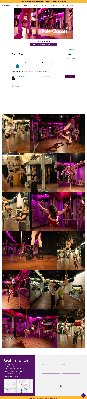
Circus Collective (6, 5)
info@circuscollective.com (15, 371)
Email (43, 370)
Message (43, 375)
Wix (56, 398)
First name (44, 364)
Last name (64, 364)
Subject (63, 370)
